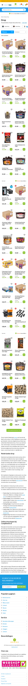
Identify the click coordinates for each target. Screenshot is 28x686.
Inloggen (5, 629)
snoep (15, 437)
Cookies (3, 676)
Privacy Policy (4, 681)
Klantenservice (6, 597)
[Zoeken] (23, 10)
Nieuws (4, 608)
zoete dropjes (20, 500)
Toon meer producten (14, 430)
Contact (5, 605)
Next (27, 26)
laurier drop (6, 512)
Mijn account (6, 602)
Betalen (5, 623)
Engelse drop (18, 518)
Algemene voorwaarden (6, 683)
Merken (5, 610)
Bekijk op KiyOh (15, 646)
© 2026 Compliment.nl (6, 673)
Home (2, 16)
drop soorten (19, 480)
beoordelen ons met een (15, 13)
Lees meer (24, 22)
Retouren (5, 626)
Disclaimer (3, 678)
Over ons (5, 600)
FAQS (4, 613)
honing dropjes (12, 507)
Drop (8, 16)
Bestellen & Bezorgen (8, 621)
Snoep (5, 16)
